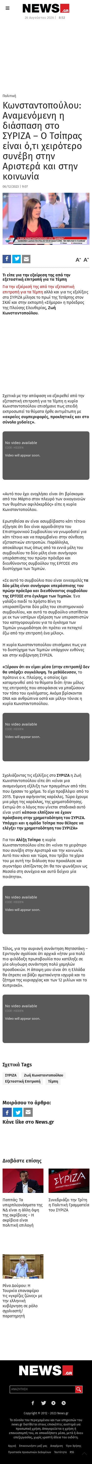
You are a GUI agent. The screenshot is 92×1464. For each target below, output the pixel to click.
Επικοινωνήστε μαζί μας (33, 1446)
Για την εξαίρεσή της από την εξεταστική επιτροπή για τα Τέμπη (38, 289)
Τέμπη (53, 1081)
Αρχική (12, 1446)
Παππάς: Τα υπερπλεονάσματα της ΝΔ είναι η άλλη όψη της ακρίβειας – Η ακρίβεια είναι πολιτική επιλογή (22, 1212)
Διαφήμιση (56, 1446)
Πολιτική (9, 96)
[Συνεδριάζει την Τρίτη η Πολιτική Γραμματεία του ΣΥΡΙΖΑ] (69, 1181)
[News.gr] (46, 8)
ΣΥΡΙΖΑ (10, 1075)
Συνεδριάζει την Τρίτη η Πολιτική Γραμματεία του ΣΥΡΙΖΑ (69, 1204)
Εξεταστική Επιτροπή (22, 1081)
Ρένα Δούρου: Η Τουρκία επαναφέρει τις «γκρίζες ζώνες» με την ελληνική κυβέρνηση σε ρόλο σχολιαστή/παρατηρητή (22, 1300)
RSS (72, 1452)
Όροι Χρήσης (73, 1446)
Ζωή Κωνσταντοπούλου (43, 1075)
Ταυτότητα (60, 1452)
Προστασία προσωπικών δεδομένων (29, 1452)
